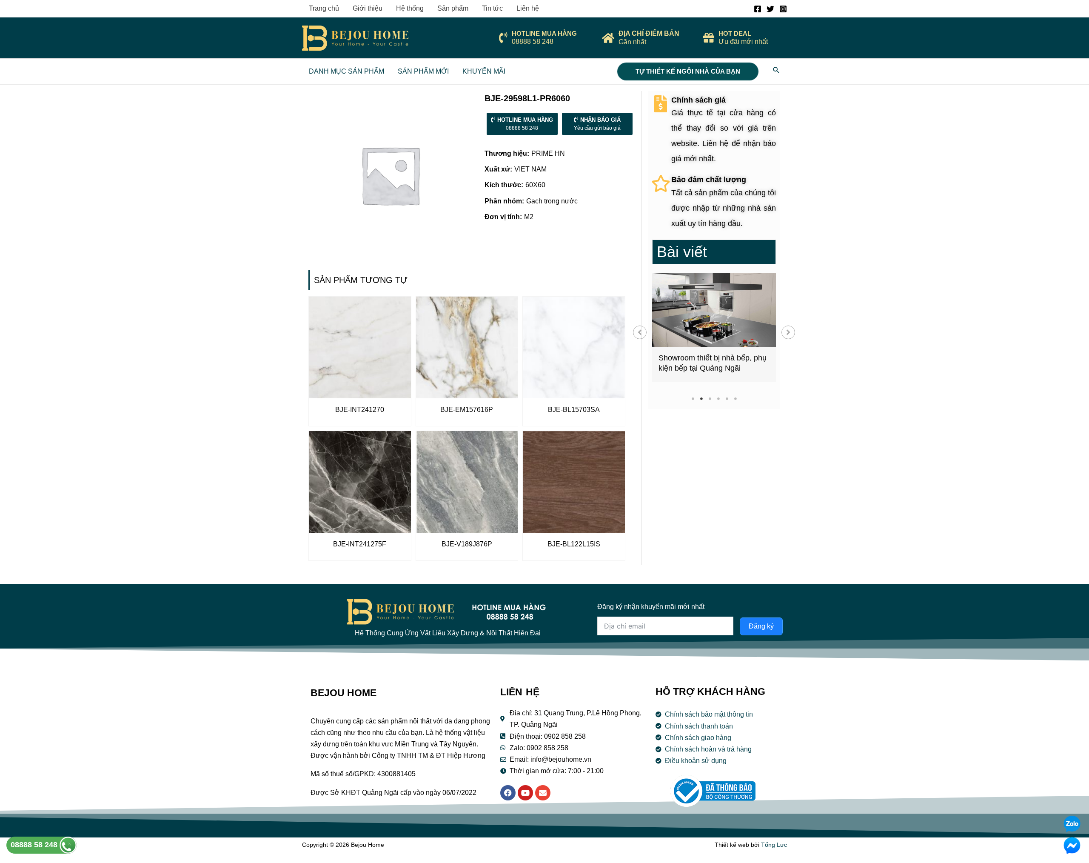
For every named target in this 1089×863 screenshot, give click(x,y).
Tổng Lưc (774, 844)
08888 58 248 (35, 844)
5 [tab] (727, 398)
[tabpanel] (714, 327)
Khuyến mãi (483, 71)
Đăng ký (761, 626)
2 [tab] (701, 398)
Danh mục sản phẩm (346, 71)
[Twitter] (770, 9)
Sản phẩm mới (423, 71)
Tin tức (492, 8)
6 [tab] (735, 398)
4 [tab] (718, 398)
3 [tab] (710, 398)
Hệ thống (410, 8)
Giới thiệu (367, 8)
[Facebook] (757, 9)
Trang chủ (324, 8)
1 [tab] (693, 398)
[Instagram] (783, 9)
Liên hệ (527, 8)
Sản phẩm (452, 8)
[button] (640, 332)
